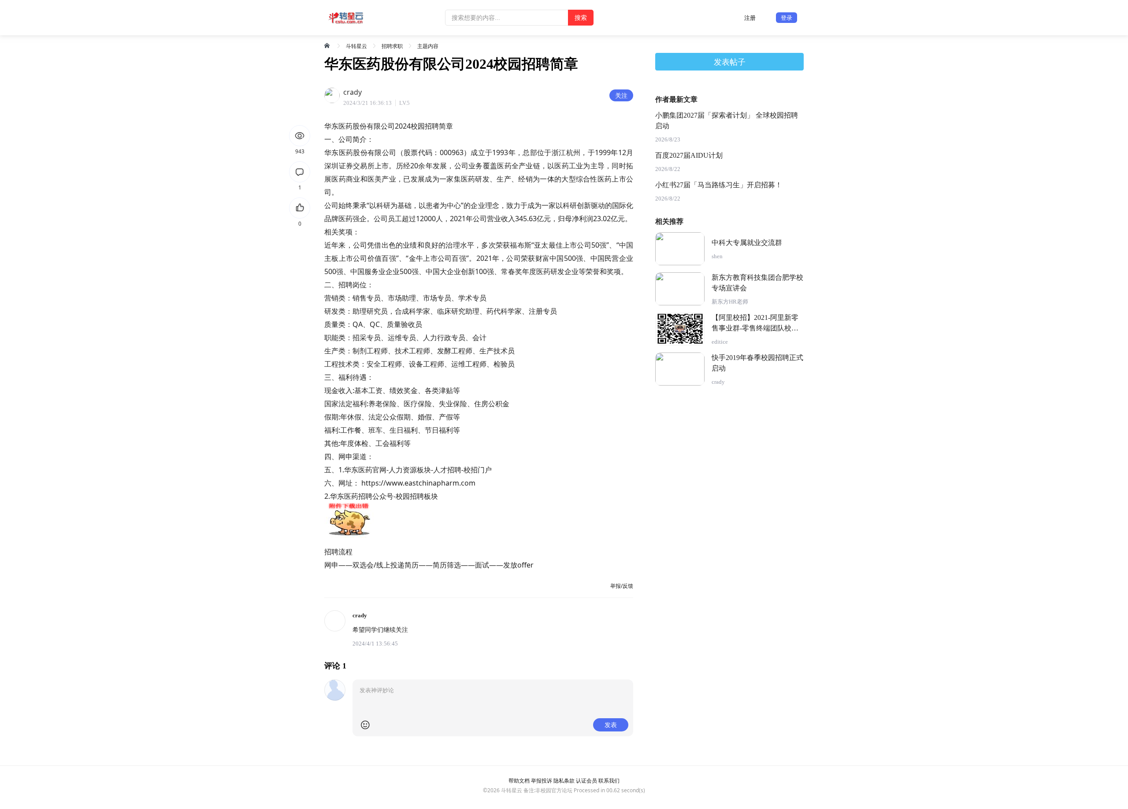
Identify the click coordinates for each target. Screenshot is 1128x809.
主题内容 (427, 46)
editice (720, 341)
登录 (786, 18)
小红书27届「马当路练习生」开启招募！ (718, 185)
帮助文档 (519, 780)
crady (718, 382)
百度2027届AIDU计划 (689, 155)
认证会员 (586, 780)
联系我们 (609, 780)
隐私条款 (564, 780)
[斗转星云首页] (327, 45)
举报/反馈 (621, 586)
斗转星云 (356, 46)
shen (717, 256)
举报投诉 (541, 780)
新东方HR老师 (730, 301)
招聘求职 (392, 46)
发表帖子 (730, 61)
